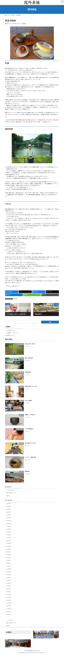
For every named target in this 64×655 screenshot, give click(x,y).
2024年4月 (8, 560)
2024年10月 (8, 543)
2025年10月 (8, 523)
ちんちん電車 (28, 400)
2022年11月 (8, 600)
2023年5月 (8, 583)
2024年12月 (8, 540)
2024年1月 (8, 566)
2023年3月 (8, 588)
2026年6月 (8, 506)
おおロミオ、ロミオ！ (30, 343)
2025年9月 (8, 526)
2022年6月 (8, 614)
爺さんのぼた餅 (29, 358)
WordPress (24, 652)
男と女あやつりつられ (30, 443)
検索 (50, 322)
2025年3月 (8, 532)
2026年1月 (8, 517)
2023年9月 (8, 571)
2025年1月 (8, 537)
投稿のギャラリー (11, 335)
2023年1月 (8, 594)
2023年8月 (8, 574)
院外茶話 (15, 298)
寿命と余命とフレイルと (31, 386)
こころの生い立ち (10, 490)
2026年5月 (8, 509)
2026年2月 (8, 515)
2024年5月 (8, 557)
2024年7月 (8, 552)
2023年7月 (8, 577)
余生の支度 (28, 372)
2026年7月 (8, 503)
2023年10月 (8, 569)
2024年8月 (8, 549)
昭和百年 (27, 471)
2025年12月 (8, 520)
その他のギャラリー (12, 330)
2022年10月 (8, 603)
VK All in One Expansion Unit (41, 652)
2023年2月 (8, 591)
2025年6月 (8, 529)
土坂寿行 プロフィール (13, 333)
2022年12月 (8, 597)
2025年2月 (8, 534)
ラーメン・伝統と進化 (30, 457)
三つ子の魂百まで (29, 429)
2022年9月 (8, 606)
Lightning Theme (31, 652)
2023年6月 (8, 580)
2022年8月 (8, 608)
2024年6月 (8, 554)
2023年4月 (8, 586)
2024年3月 (8, 563)
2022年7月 (8, 611)
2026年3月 (8, 512)
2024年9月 (8, 546)
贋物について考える (30, 414)
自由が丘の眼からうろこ (11, 493)
